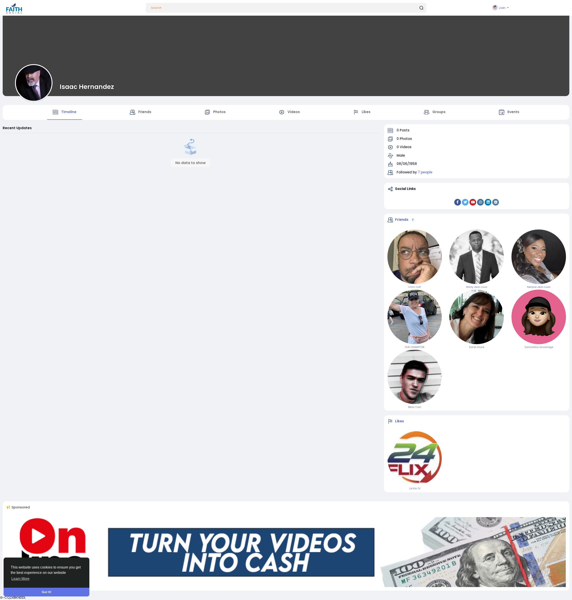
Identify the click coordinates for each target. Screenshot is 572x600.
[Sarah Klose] (476, 317)
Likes (399, 421)
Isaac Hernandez (87, 86)
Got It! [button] (46, 592)
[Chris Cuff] (414, 256)
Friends (401, 219)
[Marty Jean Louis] (476, 256)
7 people (425, 172)
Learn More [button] (20, 579)
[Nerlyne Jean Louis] (538, 256)
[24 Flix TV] (414, 458)
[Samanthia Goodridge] (538, 317)
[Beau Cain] (414, 377)
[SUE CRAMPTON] (414, 317)
